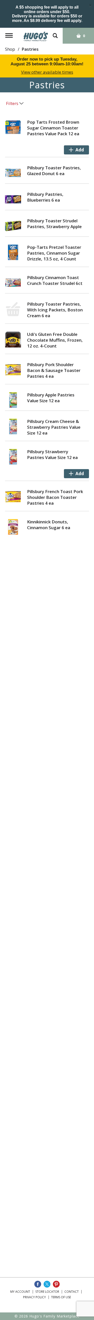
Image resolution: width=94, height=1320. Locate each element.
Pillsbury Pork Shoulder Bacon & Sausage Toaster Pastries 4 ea (53, 370)
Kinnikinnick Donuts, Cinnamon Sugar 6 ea (48, 524)
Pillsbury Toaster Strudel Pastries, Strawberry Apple (54, 223)
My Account (20, 1291)
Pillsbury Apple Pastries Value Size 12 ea (50, 397)
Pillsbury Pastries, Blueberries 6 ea (45, 197)
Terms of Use (61, 1297)
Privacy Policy (34, 1297)
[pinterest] (56, 1284)
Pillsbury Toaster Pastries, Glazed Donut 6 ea (54, 170)
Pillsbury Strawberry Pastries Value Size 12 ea (52, 454)
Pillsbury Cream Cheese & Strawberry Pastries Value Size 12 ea (53, 427)
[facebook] (37, 1284)
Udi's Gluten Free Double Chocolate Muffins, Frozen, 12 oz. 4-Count (55, 340)
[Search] (55, 33)
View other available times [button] (47, 72)
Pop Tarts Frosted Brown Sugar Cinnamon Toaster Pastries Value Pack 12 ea (53, 128)
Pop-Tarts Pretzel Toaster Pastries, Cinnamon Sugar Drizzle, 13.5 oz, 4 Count (54, 253)
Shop (10, 49)
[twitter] (47, 1284)
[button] (76, 149)
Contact (71, 1291)
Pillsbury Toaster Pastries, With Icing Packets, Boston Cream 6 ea (55, 309)
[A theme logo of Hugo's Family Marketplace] (36, 35)
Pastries (30, 49)
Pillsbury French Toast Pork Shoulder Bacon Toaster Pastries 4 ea (55, 497)
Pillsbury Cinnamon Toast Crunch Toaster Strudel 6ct (54, 280)
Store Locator (47, 1291)
